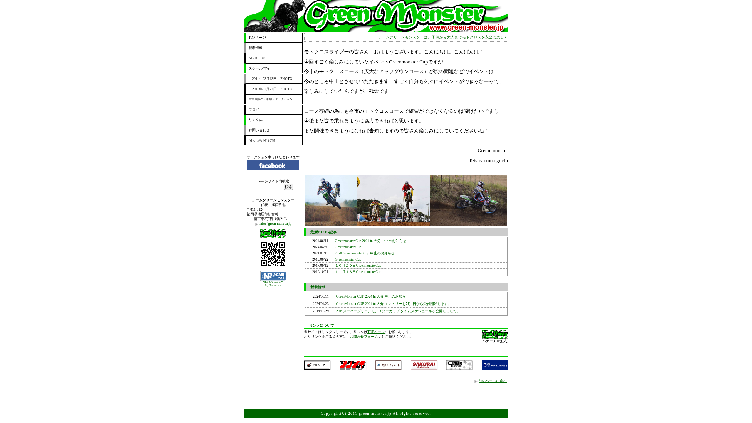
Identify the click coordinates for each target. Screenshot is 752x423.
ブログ (254, 110)
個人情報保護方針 (263, 140)
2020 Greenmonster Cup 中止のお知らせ (365, 253)
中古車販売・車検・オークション (271, 99)
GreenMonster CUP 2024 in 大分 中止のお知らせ (372, 296)
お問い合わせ (259, 130)
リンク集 (256, 120)
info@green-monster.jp (274, 223)
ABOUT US (257, 58)
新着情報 (256, 48)
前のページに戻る (493, 381)
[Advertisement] (273, 303)
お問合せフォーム (364, 337)
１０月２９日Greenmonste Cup (358, 265)
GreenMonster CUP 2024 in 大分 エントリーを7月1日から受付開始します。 (393, 304)
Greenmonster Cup (348, 247)
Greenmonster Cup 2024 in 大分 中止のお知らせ (370, 241)
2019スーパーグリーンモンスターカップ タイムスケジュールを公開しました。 (398, 311)
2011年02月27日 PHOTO (270, 89)
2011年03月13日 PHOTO (270, 79)
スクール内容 (259, 68)
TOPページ (257, 38)
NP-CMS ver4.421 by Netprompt (273, 284)
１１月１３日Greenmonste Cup (358, 272)
